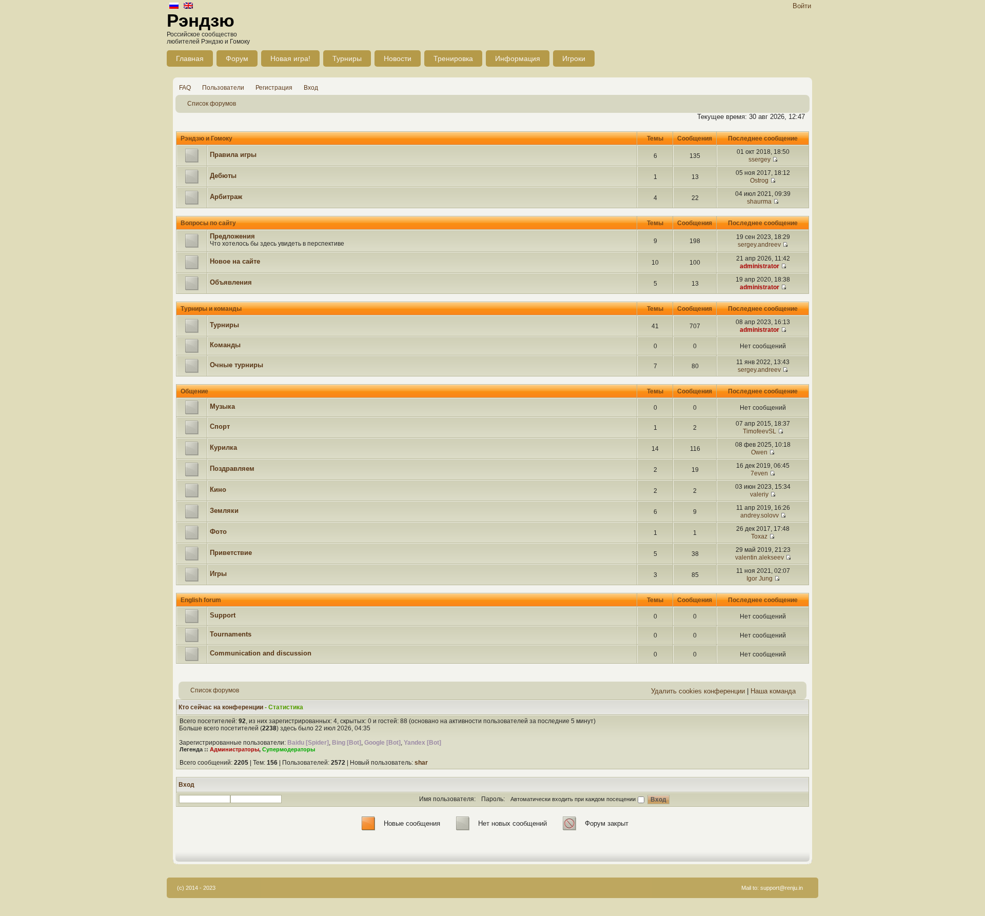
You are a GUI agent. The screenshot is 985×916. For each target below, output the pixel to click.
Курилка (223, 447)
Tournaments (230, 634)
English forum (201, 600)
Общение (194, 391)
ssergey (759, 159)
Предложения (232, 236)
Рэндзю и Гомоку (206, 138)
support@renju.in (781, 888)
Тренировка (453, 58)
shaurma (759, 201)
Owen (759, 452)
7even (759, 473)
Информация (517, 58)
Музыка (222, 406)
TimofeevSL (759, 431)
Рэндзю (200, 20)
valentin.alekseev (759, 557)
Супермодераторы (288, 749)
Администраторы (234, 749)
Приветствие (231, 552)
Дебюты (223, 176)
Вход (311, 87)
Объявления (231, 282)
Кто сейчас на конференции (221, 707)
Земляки (224, 510)
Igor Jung (759, 578)
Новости (397, 58)
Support (222, 615)
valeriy (759, 494)
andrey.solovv (759, 515)
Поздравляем (232, 468)
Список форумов (211, 103)
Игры (218, 574)
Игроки (573, 58)
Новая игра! (290, 58)
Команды (225, 345)
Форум (237, 58)
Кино (218, 489)
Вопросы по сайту (208, 223)
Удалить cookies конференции (698, 691)
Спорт (220, 426)
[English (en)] (188, 6)
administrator (759, 266)
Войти (802, 6)
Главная (190, 58)
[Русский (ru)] (174, 6)
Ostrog (759, 180)
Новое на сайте (235, 261)
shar (421, 762)
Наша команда (773, 691)
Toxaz (759, 536)
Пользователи (223, 87)
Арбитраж (226, 197)
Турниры (347, 58)
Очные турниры (236, 365)
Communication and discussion (260, 653)
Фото (218, 531)
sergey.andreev (759, 244)
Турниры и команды (211, 308)
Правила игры (233, 154)
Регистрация (273, 87)
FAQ (185, 87)
